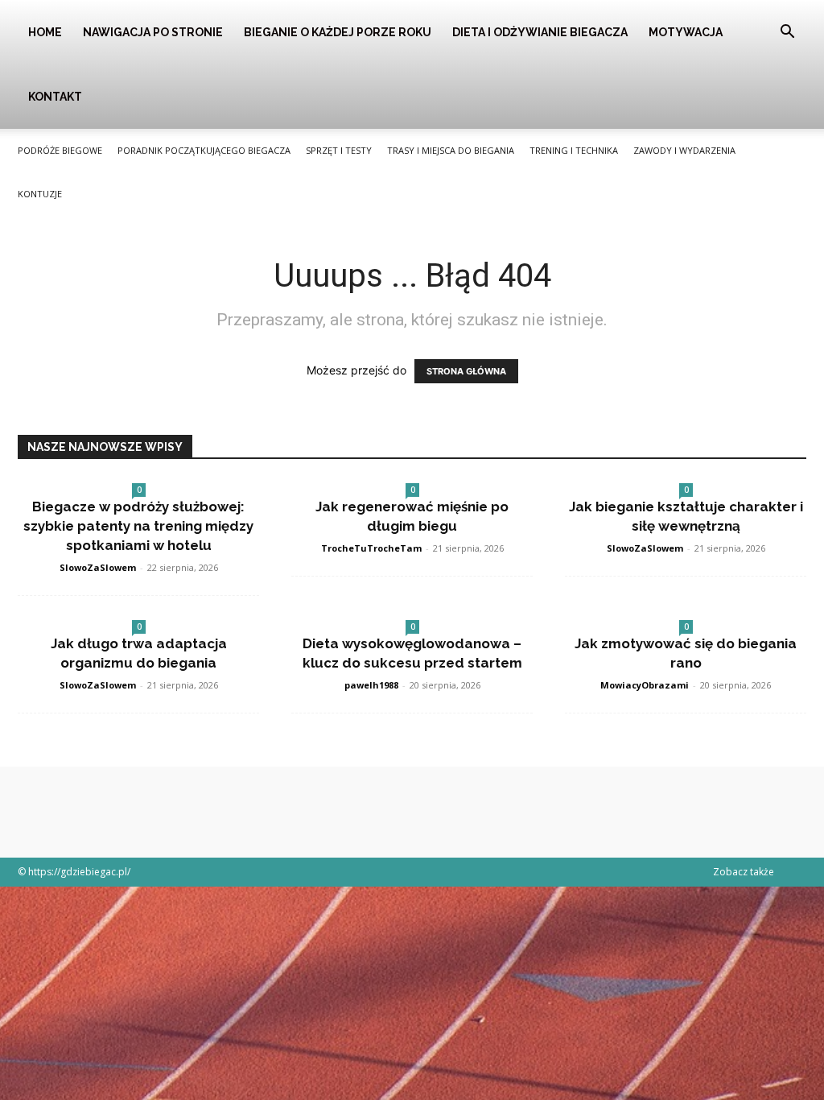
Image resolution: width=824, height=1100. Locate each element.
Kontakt (55, 96)
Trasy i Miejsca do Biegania (450, 150)
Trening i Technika (573, 150)
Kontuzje (40, 194)
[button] (787, 33)
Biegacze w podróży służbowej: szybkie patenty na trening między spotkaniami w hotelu (138, 525)
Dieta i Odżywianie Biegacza (540, 32)
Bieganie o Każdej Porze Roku (337, 32)
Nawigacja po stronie (153, 32)
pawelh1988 (371, 685)
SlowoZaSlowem (98, 567)
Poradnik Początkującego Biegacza (203, 150)
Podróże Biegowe (60, 150)
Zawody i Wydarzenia (684, 150)
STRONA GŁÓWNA (466, 371)
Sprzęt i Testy (339, 150)
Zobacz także (743, 872)
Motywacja (686, 32)
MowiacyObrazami (644, 685)
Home (45, 32)
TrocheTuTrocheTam (371, 548)
